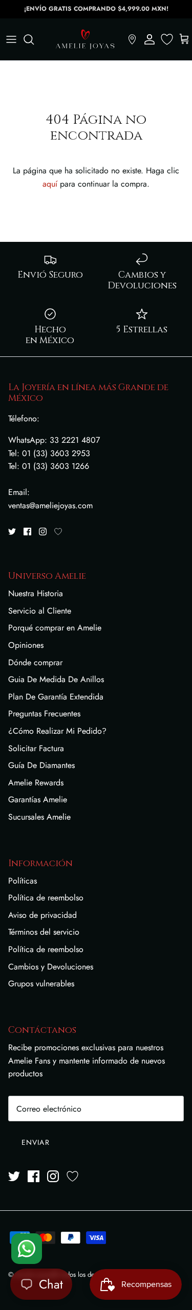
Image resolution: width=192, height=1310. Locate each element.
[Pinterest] (58, 531)
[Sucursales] (132, 39)
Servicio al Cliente (39, 611)
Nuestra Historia (35, 593)
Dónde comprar (35, 662)
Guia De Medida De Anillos (56, 679)
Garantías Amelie (37, 799)
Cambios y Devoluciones (50, 967)
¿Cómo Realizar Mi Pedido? (57, 731)
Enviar (36, 1142)
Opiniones (26, 645)
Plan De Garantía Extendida (55, 697)
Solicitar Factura (36, 748)
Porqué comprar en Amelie (54, 628)
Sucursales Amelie (39, 817)
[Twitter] (12, 531)
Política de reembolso (45, 898)
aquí (49, 184)
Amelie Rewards (35, 782)
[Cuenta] (149, 39)
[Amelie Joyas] (85, 39)
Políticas (22, 881)
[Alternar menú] (11, 39)
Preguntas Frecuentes (44, 713)
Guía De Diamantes (41, 765)
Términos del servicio (43, 932)
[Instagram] (43, 531)
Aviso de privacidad (42, 915)
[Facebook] (27, 531)
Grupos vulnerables (41, 983)
